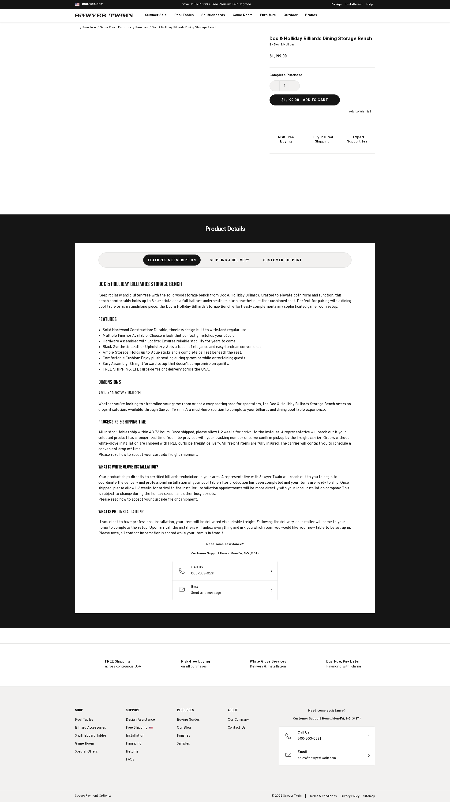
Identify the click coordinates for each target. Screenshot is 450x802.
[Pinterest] (247, 739)
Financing (133, 744)
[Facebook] (238, 739)
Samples (183, 744)
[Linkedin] (264, 739)
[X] (256, 739)
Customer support (282, 260)
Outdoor (291, 15)
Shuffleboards (213, 15)
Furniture (268, 15)
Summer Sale (156, 15)
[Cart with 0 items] (364, 15)
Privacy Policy (350, 796)
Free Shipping (136, 728)
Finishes (183, 736)
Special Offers (86, 752)
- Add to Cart (304, 100)
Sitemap (369, 796)
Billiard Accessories (90, 728)
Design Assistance (140, 720)
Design (336, 5)
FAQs (130, 759)
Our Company (238, 720)
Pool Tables (184, 15)
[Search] (343, 15)
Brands (311, 15)
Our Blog (184, 728)
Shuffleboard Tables (91, 736)
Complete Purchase (286, 75)
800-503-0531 (92, 4)
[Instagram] (230, 739)
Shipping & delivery (229, 260)
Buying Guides (188, 720)
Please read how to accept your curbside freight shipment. (148, 455)
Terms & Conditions (323, 796)
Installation (354, 5)
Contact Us (236, 728)
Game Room (242, 15)
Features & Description (172, 260)
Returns (132, 752)
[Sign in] (354, 15)
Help (369, 5)
